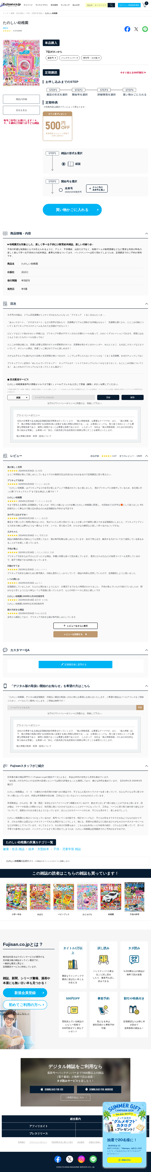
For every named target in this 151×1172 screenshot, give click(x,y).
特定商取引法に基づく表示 (62, 1142)
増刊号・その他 (90, 58)
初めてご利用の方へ (25, 1005)
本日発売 (54, 5)
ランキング (65, 5)
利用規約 (21, 1142)
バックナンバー (68, 58)
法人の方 (76, 5)
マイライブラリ (41, 5)
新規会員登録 (25, 993)
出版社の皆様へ (95, 1142)
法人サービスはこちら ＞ (16, 1013)
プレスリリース (38, 1133)
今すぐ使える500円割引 (132, 72)
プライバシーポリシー (38, 1142)
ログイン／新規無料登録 (129, 5)
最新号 (51, 58)
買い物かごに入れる (72, 210)
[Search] (111, 5)
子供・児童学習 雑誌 (34, 13)
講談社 (5, 28)
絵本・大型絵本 (38, 849)
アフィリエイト (38, 1126)
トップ (5, 13)
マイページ (28, 5)
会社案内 (80, 1142)
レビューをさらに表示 (77, 626)
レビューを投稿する (73, 634)
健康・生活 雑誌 (17, 13)
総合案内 (75, 1118)
